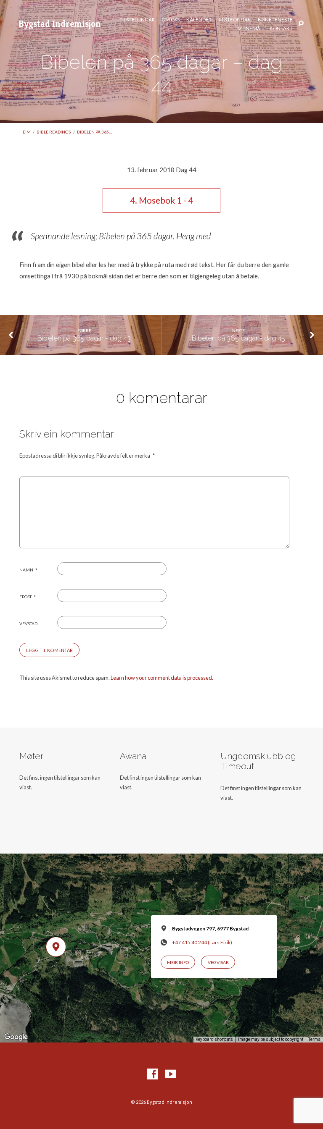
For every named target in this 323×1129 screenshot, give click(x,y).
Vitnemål (250, 28)
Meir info (178, 962)
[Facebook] (152, 1074)
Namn (28, 569)
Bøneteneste (275, 19)
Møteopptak (235, 19)
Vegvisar (218, 962)
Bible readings (54, 131)
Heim (25, 131)
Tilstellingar (137, 19)
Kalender (199, 19)
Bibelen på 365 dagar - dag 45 (238, 338)
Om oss (171, 19)
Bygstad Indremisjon (60, 23)
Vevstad (28, 623)
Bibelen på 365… (94, 131)
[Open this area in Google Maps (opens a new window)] (16, 1037)
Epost (27, 596)
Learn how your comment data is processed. (162, 677)
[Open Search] (301, 23)
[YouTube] (170, 1074)
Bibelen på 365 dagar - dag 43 (84, 338)
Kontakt (281, 28)
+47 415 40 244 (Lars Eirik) (202, 942)
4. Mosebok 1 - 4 (161, 200)
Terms (314, 1039)
